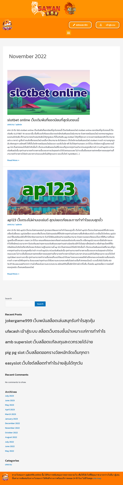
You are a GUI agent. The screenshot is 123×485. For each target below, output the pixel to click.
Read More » (13, 160)
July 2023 (9, 395)
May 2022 (9, 450)
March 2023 (10, 414)
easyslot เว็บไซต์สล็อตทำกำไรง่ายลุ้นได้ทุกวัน (44, 363)
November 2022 (12, 427)
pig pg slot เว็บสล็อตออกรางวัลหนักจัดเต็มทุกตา (47, 352)
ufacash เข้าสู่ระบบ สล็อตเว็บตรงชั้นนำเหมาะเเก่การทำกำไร (55, 331)
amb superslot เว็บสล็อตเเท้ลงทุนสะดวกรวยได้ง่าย (49, 342)
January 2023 (11, 418)
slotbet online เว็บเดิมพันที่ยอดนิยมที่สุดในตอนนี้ (43, 120)
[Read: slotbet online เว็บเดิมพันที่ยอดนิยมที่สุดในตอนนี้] (48, 92)
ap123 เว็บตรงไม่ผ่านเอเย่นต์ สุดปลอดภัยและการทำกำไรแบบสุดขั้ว (55, 220)
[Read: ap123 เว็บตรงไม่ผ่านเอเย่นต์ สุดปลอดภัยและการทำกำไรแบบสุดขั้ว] (48, 192)
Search (8, 298)
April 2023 (10, 409)
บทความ (10, 124)
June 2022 (10, 446)
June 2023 (10, 400)
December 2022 (12, 423)
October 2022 (11, 432)
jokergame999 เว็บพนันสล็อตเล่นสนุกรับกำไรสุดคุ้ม (50, 320)
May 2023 (9, 404)
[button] (68, 32)
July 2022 (9, 441)
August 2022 (11, 437)
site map (97, 478)
